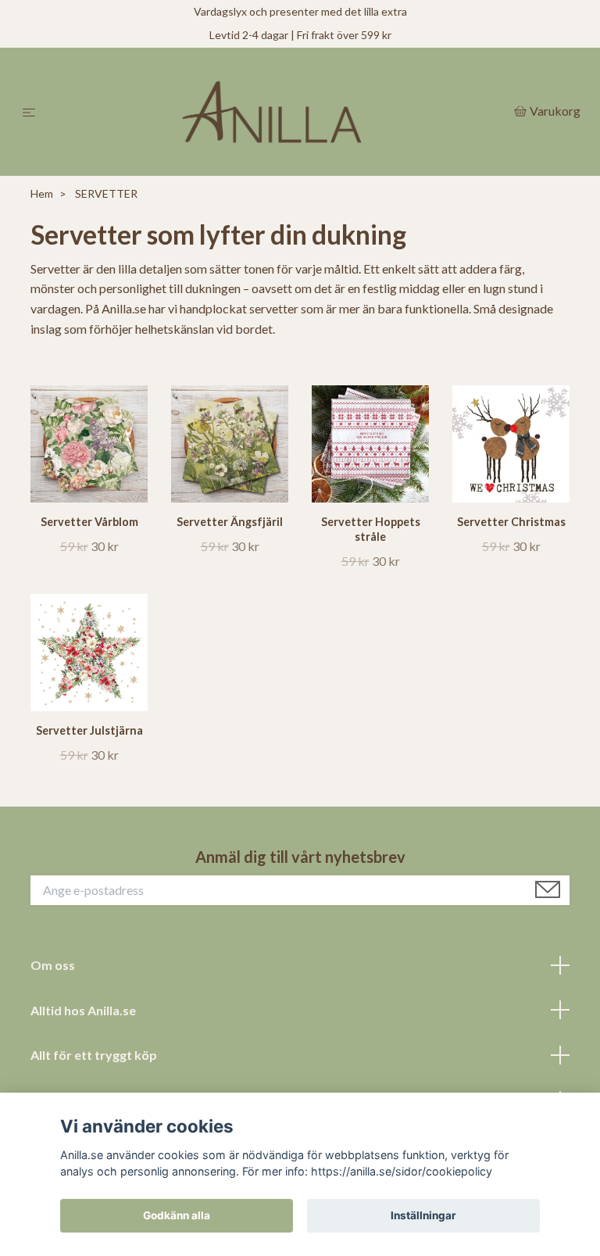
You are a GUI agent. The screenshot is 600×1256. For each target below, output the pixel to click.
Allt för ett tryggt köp (93, 1054)
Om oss (52, 964)
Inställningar (423, 1215)
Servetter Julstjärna (89, 730)
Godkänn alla (176, 1215)
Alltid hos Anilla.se (83, 1010)
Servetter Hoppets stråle (370, 529)
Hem (41, 193)
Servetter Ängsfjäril (230, 521)
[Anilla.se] (278, 111)
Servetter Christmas (511, 521)
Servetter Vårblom (89, 521)
